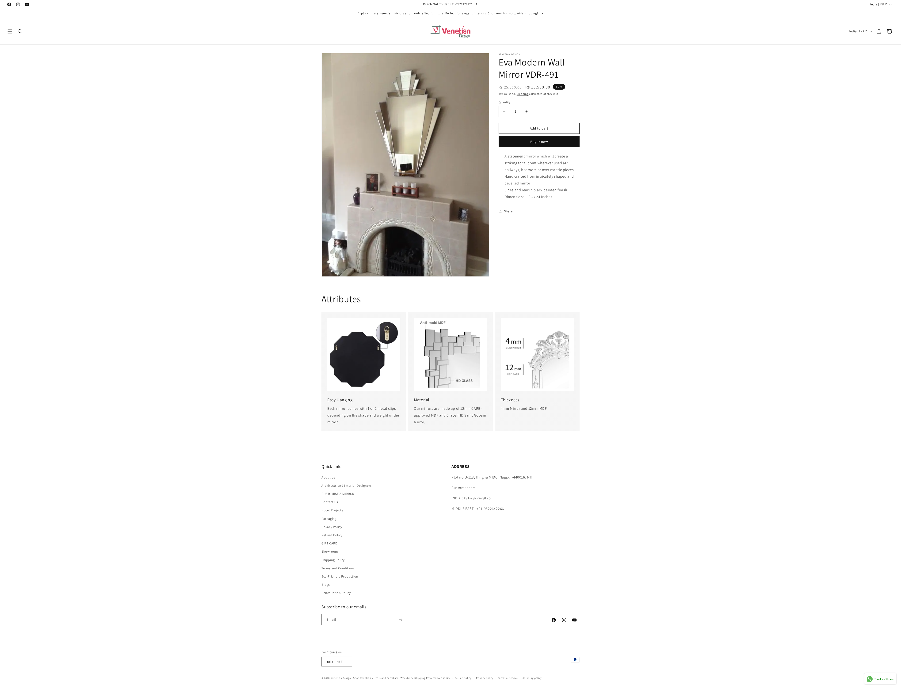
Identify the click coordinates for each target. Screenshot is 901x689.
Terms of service (508, 678)
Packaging (328, 518)
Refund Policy (331, 535)
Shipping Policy (333, 560)
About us (328, 477)
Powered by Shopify (438, 678)
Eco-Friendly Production (339, 576)
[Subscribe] (400, 619)
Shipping (523, 94)
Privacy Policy (331, 526)
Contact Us (329, 502)
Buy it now (539, 141)
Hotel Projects (332, 510)
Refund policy (463, 678)
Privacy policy (484, 678)
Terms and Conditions (338, 568)
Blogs (325, 584)
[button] (10, 31)
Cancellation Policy (336, 593)
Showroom (329, 551)
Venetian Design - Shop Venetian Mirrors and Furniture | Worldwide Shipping (378, 678)
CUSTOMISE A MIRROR (337, 493)
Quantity (504, 102)
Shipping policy (532, 678)
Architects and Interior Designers (346, 485)
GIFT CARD (329, 543)
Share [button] (508, 211)
